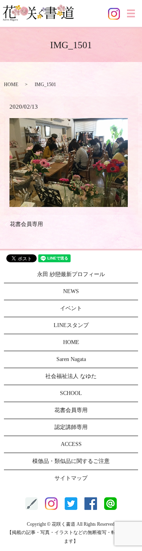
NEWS (71, 291)
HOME (11, 84)
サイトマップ (71, 478)
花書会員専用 (26, 224)
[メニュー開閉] (131, 13)
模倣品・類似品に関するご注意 (71, 461)
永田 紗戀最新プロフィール (71, 274)
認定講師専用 (71, 427)
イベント (71, 308)
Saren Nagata (71, 359)
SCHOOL (71, 393)
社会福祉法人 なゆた (71, 376)
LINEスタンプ (71, 325)
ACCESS (71, 444)
